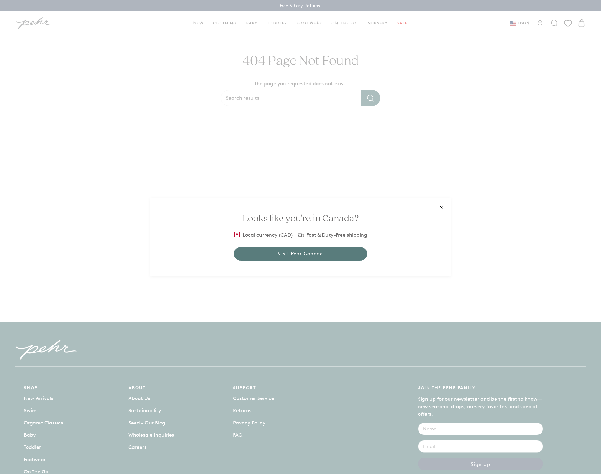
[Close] (441, 207)
